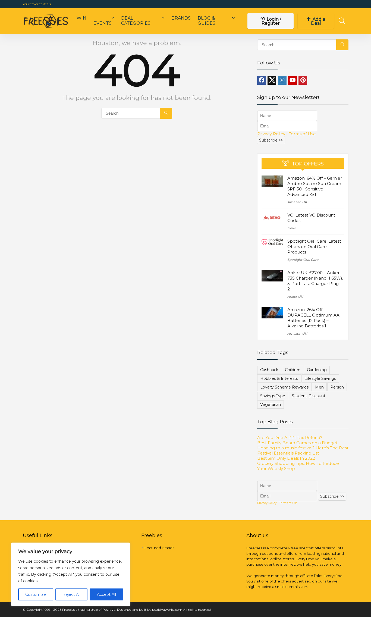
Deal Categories (135, 20)
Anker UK (295, 297)
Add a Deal (318, 21)
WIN (81, 18)
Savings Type (272, 395)
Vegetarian (270, 404)
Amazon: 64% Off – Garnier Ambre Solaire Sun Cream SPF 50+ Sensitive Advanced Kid (314, 186)
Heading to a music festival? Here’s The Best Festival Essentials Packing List (302, 450)
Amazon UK (297, 202)
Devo (291, 228)
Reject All (71, 594)
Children (292, 369)
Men (319, 387)
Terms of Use (302, 133)
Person (337, 387)
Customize (35, 594)
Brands (181, 18)
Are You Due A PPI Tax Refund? (289, 437)
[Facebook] (261, 80)
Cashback (269, 369)
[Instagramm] (282, 80)
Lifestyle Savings (320, 378)
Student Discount (308, 395)
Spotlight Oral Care (302, 260)
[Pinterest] (302, 80)
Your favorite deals (37, 4)
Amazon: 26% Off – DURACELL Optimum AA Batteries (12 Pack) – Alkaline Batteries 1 (313, 317)
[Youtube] (292, 80)
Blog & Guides (206, 20)
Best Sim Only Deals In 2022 (286, 458)
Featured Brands (159, 548)
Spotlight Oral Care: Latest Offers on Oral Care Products (314, 247)
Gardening (317, 369)
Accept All (106, 594)
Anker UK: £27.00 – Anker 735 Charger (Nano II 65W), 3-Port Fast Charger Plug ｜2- (315, 281)
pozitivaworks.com (167, 609)
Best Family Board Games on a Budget (297, 442)
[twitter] (272, 80)
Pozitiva (108, 609)
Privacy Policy (271, 133)
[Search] (166, 113)
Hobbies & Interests (279, 378)
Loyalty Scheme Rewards (284, 387)
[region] (70, 574)
